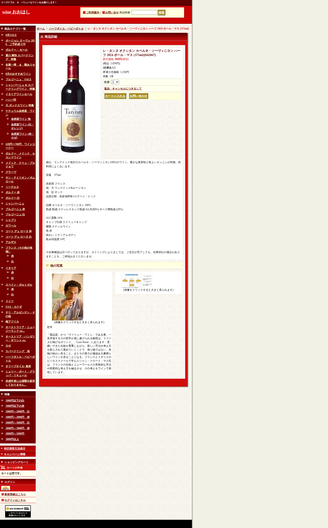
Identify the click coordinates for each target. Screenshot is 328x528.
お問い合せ (112, 12)
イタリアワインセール (19, 94)
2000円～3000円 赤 (18, 428)
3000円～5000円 (15, 433)
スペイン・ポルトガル (19, 284)
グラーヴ (11, 172)
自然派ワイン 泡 (21, 119)
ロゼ (8, 345)
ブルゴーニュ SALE (18, 79)
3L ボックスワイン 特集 (20, 105)
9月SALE (11, 35)
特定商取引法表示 (14, 448)
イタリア (11, 268)
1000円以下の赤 (15, 405)
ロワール (11, 225)
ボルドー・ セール (17, 49)
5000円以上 (12, 439)
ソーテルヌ (12, 187)
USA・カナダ (14, 306)
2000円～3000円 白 (18, 422)
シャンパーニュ (15, 203)
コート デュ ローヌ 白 (19, 236)
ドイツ (10, 301)
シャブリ (11, 220)
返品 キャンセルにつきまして (123, 88)
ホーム (41, 28)
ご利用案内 (92, 12)
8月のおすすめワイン (18, 73)
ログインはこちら (15, 500)
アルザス (11, 242)
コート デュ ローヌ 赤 (19, 231)
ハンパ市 (11, 99)
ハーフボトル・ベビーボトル (66, 28)
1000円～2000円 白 (18, 411)
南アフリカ (12, 321)
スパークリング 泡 (18, 351)
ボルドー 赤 (13, 192)
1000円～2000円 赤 (18, 417)
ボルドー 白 (13, 198)
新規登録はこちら (15, 494)
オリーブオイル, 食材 (18, 366)
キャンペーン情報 (14, 454)
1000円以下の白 (15, 400)
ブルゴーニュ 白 (15, 214)
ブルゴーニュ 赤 (15, 209)
